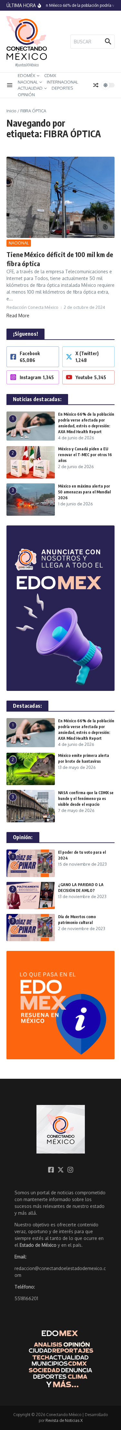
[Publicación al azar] (95, 85)
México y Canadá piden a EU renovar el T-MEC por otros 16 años (85, 454)
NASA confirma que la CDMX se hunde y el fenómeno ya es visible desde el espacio (86, 798)
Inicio (11, 110)
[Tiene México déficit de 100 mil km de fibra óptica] (60, 197)
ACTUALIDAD (30, 88)
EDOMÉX (26, 75)
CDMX (50, 75)
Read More (17, 315)
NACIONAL (28, 81)
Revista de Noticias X (64, 1420)
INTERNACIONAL (62, 81)
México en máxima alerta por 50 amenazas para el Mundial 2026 (84, 492)
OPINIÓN (26, 94)
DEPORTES (62, 88)
